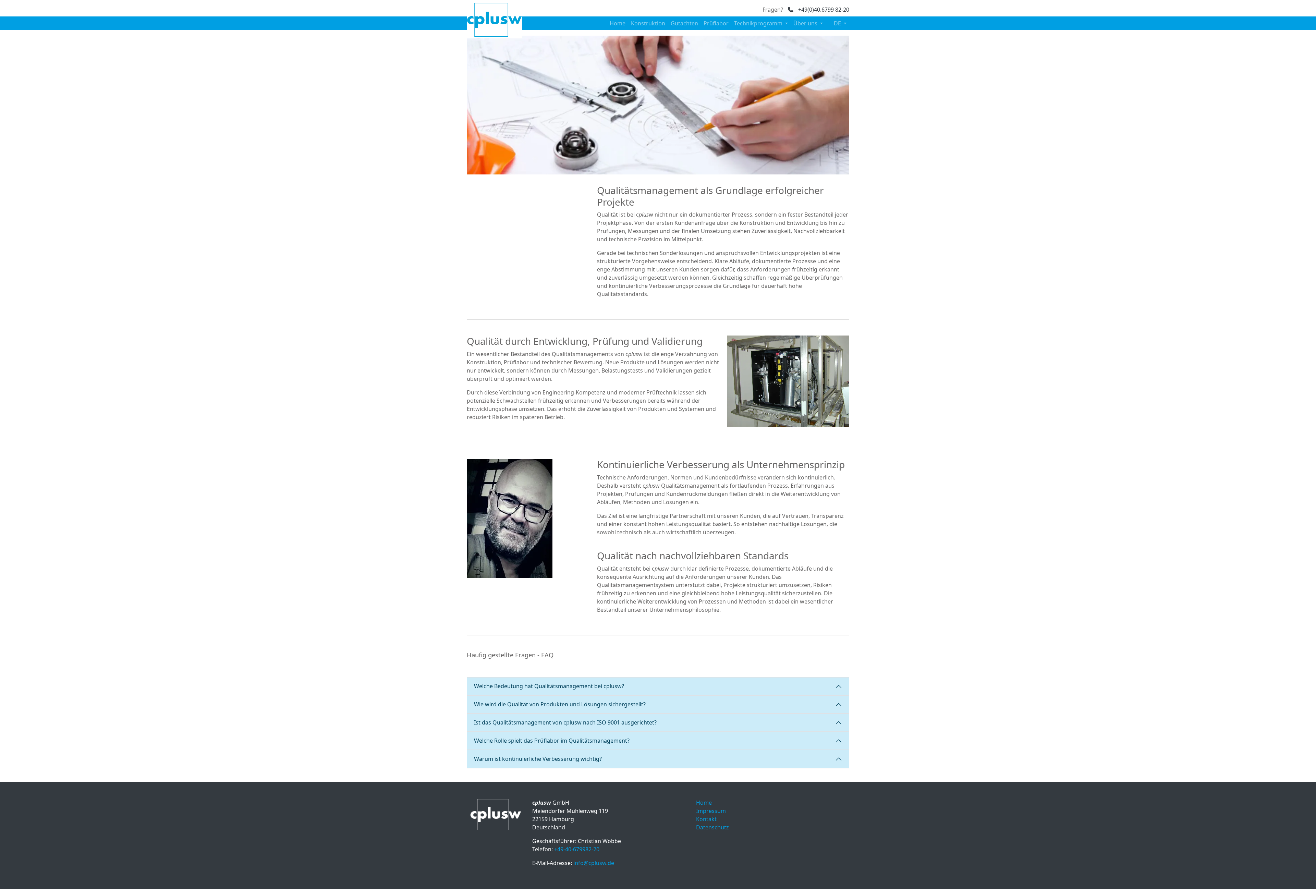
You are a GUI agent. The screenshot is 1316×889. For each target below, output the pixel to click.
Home (617, 23)
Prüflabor (716, 23)
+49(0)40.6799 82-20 (823, 9)
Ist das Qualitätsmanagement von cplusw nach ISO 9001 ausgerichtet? (565, 722)
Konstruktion (648, 23)
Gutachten (684, 23)
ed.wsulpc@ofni (593, 863)
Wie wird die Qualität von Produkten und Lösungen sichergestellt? (560, 704)
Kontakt (706, 819)
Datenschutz (712, 827)
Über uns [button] (806, 23)
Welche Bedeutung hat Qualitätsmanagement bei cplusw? (549, 686)
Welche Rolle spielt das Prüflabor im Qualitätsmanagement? (552, 740)
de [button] (838, 23)
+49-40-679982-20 (576, 849)
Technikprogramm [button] (759, 23)
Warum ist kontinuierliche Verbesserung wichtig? (538, 759)
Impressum (711, 811)
